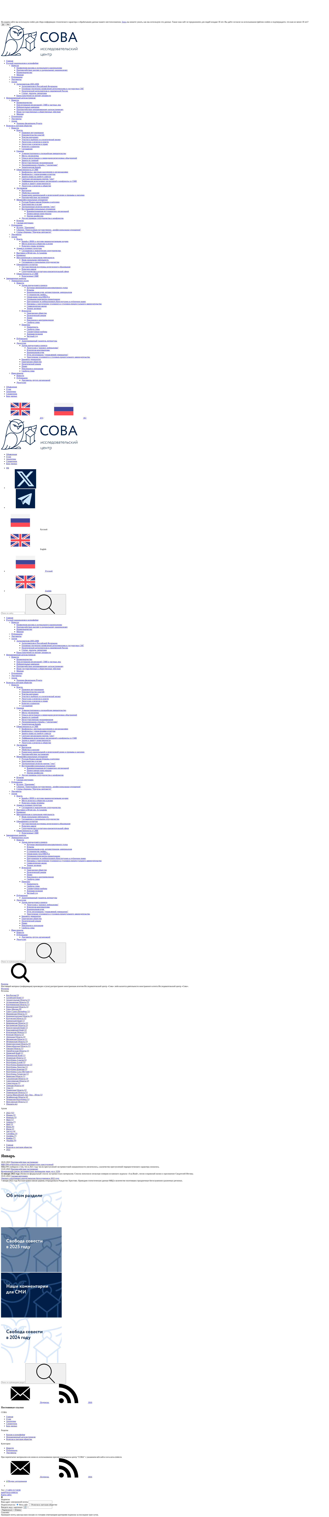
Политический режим (36, 315)
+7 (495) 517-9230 (13, 1490)
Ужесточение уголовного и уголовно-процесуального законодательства (58, 357)
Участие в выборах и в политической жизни (41, 139)
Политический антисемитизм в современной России (45, 91)
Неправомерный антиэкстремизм (20, 1437)
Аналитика (11, 391)
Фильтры (5, 989)
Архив (14, 82)
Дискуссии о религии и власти (35, 142)
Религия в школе (29, 269)
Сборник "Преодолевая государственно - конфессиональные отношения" (48, 230)
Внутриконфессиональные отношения (38, 209)
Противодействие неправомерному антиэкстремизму (39, 109)
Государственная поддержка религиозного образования (46, 267)
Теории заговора (34, 308)
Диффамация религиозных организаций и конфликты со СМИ (49, 181)
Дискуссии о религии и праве (35, 144)
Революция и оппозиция (32, 369)
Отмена (18, 1510)
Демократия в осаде (20, 281)
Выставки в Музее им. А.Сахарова (31, 253)
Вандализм (26, 190)
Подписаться (7, 1510)
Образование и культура (27, 264)
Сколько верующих (24, 223)
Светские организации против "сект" (38, 179)
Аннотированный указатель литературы (39, 341)
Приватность (32, 327)
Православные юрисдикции (39, 213)
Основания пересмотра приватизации (43, 299)
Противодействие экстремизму (35, 197)
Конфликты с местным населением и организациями (45, 172)
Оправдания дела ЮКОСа (38, 297)
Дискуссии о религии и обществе (36, 186)
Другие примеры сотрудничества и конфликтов (42, 218)
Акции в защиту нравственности (36, 183)
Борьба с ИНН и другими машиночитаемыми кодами (45, 241)
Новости (15, 65)
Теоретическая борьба (31, 167)
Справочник (11, 394)
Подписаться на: (8, 1505)
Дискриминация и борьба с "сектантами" (40, 165)
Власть (19, 239)
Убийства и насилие (30, 193)
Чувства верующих (30, 137)
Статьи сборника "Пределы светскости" (34, 232)
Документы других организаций (36, 380)
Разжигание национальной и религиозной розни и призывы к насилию (53, 195)
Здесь (124, 22)
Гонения (20, 151)
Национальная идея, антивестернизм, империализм (49, 292)
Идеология (26, 311)
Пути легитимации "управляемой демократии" (47, 355)
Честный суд (32, 336)
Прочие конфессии (35, 216)
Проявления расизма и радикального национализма (39, 68)
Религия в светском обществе (19, 1439)
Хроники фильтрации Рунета (29, 123)
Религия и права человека (33, 246)
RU (84, 418)
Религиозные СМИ (30, 276)
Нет (8, 24)
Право (29, 318)
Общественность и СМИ (27, 170)
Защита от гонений (30, 160)
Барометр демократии (31, 359)
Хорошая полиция (35, 334)
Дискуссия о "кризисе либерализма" (43, 348)
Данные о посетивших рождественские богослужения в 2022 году (30, 1178)
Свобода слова (33, 322)
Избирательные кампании (27, 107)
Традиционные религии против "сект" (39, 207)
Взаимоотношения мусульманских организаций (48, 211)
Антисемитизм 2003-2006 (27, 84)
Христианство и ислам (32, 204)
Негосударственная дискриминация (37, 163)
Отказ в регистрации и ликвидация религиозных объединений (49, 158)
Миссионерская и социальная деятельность (35, 257)
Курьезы (20, 220)
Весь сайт (23, 1505)
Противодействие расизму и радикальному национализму (42, 70)
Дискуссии (21, 343)
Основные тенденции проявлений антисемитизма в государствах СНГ (53, 89)
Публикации (16, 77)
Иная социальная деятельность (35, 260)
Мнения (20, 75)
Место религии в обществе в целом (37, 244)
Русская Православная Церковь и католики (41, 202)
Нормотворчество (24, 72)
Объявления (11, 387)
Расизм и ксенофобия (15, 1435)
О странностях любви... (37, 294)
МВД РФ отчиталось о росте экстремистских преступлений (27, 1164)
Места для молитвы (30, 156)
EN (41, 418)
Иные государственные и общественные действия (38, 112)
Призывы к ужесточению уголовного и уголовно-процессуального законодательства (64, 304)
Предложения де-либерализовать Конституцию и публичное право (56, 301)
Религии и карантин (30, 146)
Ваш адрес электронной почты (14, 1502)
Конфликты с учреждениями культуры (38, 174)
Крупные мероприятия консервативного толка (47, 288)
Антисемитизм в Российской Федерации (39, 86)
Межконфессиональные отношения (32, 200)
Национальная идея (35, 352)
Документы (16, 79)
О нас (8, 389)
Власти (19, 130)
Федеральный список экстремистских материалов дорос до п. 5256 (30, 1171)
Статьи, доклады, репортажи (34, 93)
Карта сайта (6, 1495)
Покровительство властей (33, 135)
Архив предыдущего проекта (34, 285)
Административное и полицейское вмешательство (44, 153)
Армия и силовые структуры (29, 248)
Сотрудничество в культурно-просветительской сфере (45, 271)
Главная (9, 1417)
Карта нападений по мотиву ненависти (33, 95)
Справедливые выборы (37, 331)
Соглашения (27, 149)
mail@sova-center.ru (9, 1492)
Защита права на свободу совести (36, 176)
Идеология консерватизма (38, 350)
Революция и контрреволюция (40, 320)
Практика (26, 325)
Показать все (11, 1104)
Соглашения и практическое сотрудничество (41, 251)
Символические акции (37, 306)
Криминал (21, 255)
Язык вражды (17, 373)
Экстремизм (21, 188)
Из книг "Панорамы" (25, 227)
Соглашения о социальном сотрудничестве (40, 262)
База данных (11, 396)
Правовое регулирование (33, 133)
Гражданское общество (37, 313)
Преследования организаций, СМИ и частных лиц (38, 105)
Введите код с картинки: (12, 1507)
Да (3, 24)
